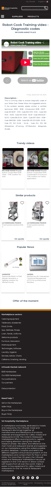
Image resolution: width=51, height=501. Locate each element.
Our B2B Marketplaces (11, 375)
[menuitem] (2, 16)
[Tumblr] (32, 477)
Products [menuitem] (33, 16)
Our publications (9, 379)
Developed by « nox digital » (42, 483)
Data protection (8, 388)
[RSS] (37, 477)
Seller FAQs (6, 406)
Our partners (7, 383)
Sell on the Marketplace (12, 403)
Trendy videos (25, 143)
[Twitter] (18, 477)
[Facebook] (13, 477)
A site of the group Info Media (25, 483)
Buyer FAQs (7, 414)
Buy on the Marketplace (12, 410)
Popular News (25, 247)
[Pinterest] (27, 477)
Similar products (25, 195)
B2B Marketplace (9, 372)
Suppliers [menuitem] (17, 16)
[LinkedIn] (23, 477)
